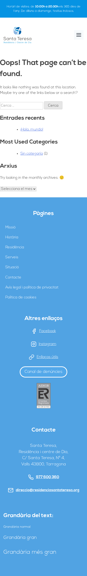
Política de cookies (20, 297)
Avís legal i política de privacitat (31, 287)
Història (11, 237)
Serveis (11, 257)
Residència (14, 247)
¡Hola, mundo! (31, 129)
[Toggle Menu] (79, 35)
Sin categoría (31, 154)
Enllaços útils (47, 357)
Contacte (13, 277)
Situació (12, 267)
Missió (10, 227)
